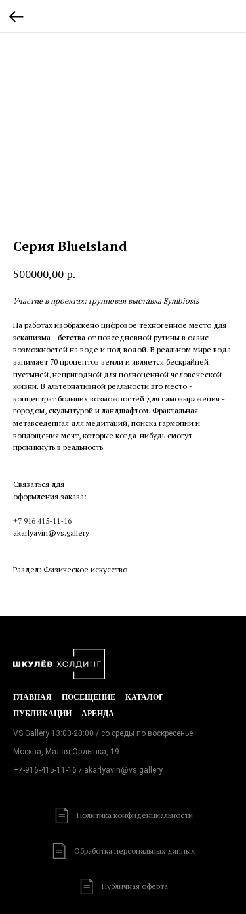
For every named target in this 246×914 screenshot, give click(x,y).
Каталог (144, 697)
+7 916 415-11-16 (42, 521)
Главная (32, 697)
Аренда (97, 713)
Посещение (88, 697)
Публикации (42, 713)
